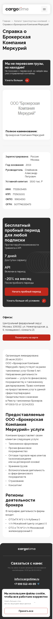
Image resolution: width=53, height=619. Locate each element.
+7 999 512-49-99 (25, 583)
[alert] (26, 603)
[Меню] (44, 9)
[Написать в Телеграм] (38, 583)
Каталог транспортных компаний (30, 21)
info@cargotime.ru (26, 579)
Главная (6, 21)
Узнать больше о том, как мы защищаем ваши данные (17, 602)
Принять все (26, 611)
